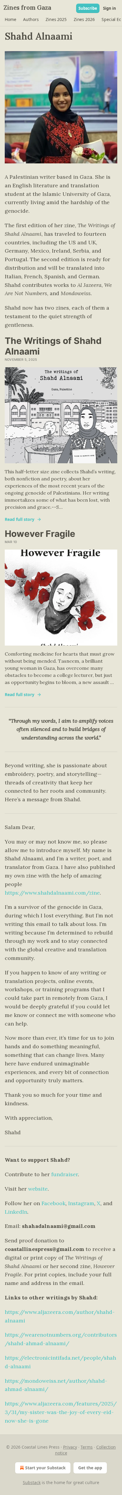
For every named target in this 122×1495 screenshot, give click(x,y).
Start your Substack (45, 1467)
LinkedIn (16, 1211)
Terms (87, 1447)
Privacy (70, 1447)
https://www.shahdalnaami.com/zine (52, 892)
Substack (32, 1482)
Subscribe (87, 8)
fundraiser (64, 1174)
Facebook (53, 1203)
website (38, 1188)
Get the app (90, 1467)
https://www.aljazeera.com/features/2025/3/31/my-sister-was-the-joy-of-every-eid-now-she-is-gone (61, 1412)
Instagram (81, 1203)
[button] (10, 19)
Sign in (109, 8)
